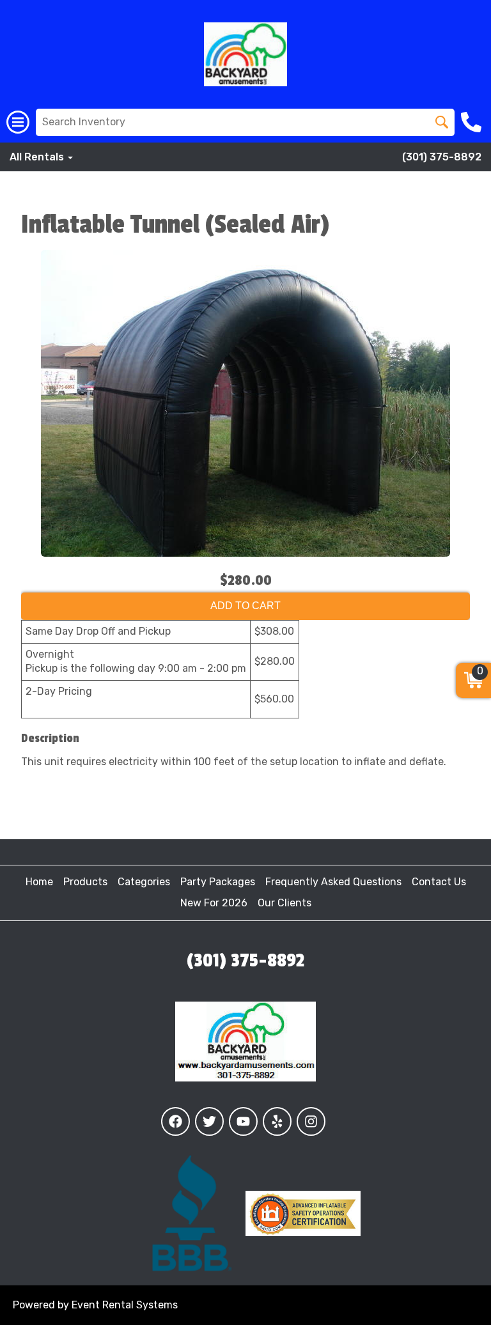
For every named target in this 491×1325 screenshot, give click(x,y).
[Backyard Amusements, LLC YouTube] (243, 1121)
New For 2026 (213, 903)
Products (85, 882)
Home (39, 882)
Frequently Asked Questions (333, 882)
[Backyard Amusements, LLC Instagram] (311, 1121)
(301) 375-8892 (441, 157)
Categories (144, 882)
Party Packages (217, 882)
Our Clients (284, 903)
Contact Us (439, 882)
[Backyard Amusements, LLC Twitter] (209, 1121)
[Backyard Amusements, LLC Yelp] (277, 1121)
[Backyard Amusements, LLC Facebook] (175, 1121)
